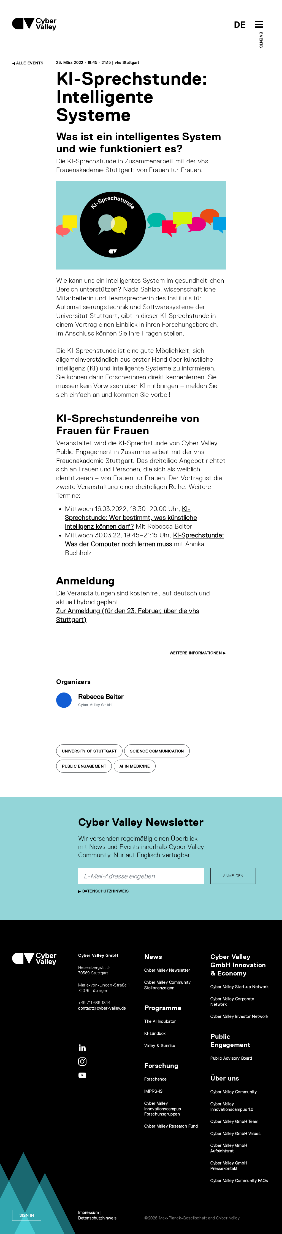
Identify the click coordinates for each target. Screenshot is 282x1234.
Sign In (27, 1215)
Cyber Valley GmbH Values (235, 1133)
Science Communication (157, 751)
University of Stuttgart (89, 751)
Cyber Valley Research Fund (171, 1126)
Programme (162, 1008)
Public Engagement (84, 766)
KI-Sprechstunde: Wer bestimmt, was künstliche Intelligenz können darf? (131, 517)
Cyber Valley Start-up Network (239, 986)
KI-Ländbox (155, 1033)
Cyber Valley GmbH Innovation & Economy (238, 965)
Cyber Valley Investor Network (239, 1016)
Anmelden (233, 875)
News (153, 956)
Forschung (161, 1065)
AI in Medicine (135, 766)
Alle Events (29, 63)
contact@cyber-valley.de (102, 1008)
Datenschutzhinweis (105, 891)
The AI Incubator (160, 1021)
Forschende (155, 1079)
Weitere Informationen (196, 653)
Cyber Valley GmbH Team (234, 1121)
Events (261, 40)
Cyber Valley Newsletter (167, 970)
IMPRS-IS (153, 1091)
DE (240, 25)
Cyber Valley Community (233, 1091)
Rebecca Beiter (101, 696)
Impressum (88, 1212)
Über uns (224, 1078)
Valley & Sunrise (159, 1045)
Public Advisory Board (231, 1058)
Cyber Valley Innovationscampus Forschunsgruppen (162, 1109)
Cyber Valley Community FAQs (239, 1180)
